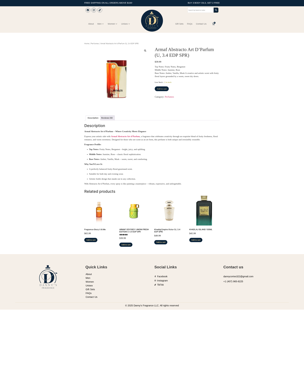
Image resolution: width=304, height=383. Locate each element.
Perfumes (95, 43)
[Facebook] (88, 10)
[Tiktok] (99, 10)
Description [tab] (93, 118)
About (91, 24)
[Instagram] (93, 10)
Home (86, 43)
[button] (145, 51)
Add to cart (162, 89)
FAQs (189, 24)
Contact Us (201, 24)
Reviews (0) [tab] (107, 118)
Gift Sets (179, 24)
